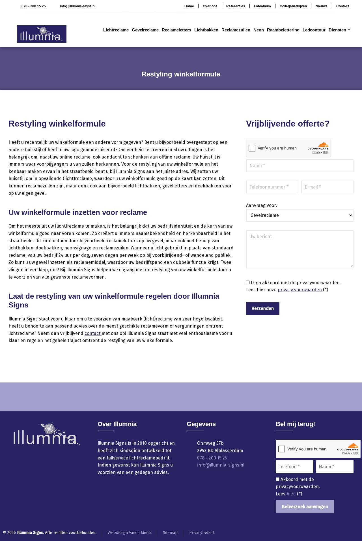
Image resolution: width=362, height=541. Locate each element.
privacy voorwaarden (300, 289)
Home (189, 6)
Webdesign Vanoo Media (129, 532)
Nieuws (321, 6)
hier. (291, 494)
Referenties (235, 6)
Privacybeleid (201, 532)
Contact (342, 6)
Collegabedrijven (293, 6)
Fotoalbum (262, 6)
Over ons (210, 6)
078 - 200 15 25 (33, 6)
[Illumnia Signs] (39, 30)
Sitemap (170, 532)
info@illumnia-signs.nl (77, 6)
